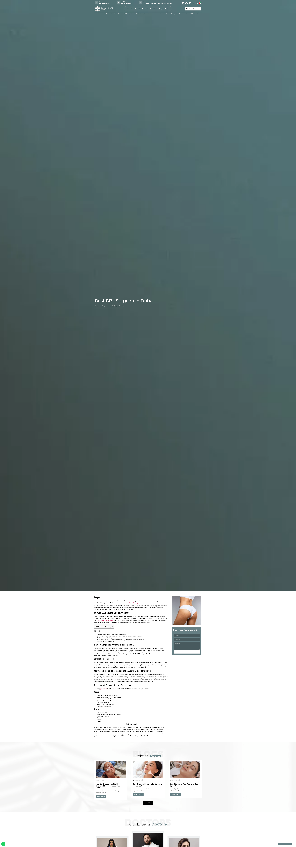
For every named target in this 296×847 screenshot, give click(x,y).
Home (96, 306)
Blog (103, 306)
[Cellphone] (96, 2)
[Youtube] (196, 3)
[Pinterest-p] (193, 3)
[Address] (140, 2)
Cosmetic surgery (134, 603)
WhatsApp (123, 1)
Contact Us (154, 9)
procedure (103, 689)
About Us (130, 9)
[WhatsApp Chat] (3, 844)
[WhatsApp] (118, 2)
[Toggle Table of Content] (111, 626)
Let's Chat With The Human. (285, 844)
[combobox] (193, 8)
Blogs (161, 9)
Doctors (145, 9)
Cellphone (101, 1)
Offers (167, 9)
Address (145, 1)
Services (138, 9)
